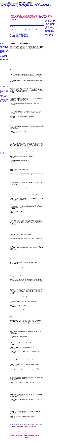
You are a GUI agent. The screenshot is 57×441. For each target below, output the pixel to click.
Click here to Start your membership (31, 29)
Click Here (12, 426)
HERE (38, 435)
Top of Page (27, 437)
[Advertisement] (19, 60)
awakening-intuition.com (25, 439)
